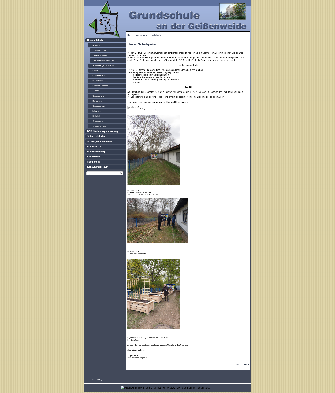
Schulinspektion (99, 126)
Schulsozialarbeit (96, 136)
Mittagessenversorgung (104, 60)
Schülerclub (93, 161)
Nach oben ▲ (243, 364)
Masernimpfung (100, 55)
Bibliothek (96, 116)
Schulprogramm (99, 106)
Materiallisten (97, 81)
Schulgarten (157, 35)
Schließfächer (100, 50)
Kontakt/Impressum (97, 167)
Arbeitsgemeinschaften (99, 141)
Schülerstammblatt (100, 86)
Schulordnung (98, 96)
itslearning (96, 111)
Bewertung (97, 101)
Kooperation (93, 156)
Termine (95, 91)
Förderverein (94, 146)
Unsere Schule (142, 35)
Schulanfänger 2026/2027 (103, 65)
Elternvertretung (96, 151)
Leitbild (95, 70)
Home (129, 35)
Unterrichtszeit (98, 76)
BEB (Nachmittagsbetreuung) (102, 131)
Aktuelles (96, 45)
